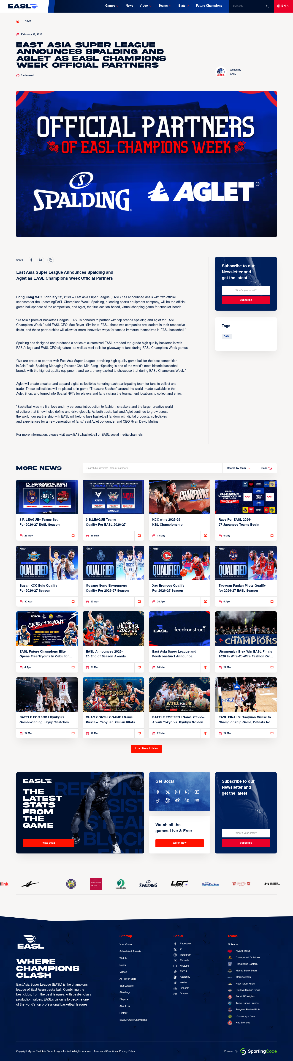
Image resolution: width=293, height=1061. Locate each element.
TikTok (183, 971)
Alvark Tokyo (243, 951)
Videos (123, 972)
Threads (184, 960)
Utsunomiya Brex (245, 1016)
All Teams (233, 944)
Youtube (184, 966)
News (129, 5)
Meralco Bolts (243, 977)
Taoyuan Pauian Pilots (248, 1010)
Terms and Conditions (106, 1051)
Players (123, 999)
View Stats (48, 843)
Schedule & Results (130, 951)
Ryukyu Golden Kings (248, 990)
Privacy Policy (127, 1051)
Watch (123, 958)
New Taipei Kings (245, 984)
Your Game (125, 944)
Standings (124, 992)
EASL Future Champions (133, 1020)
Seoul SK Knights (245, 996)
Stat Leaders (126, 986)
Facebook (185, 944)
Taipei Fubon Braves (247, 1003)
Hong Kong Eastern (247, 964)
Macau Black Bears (247, 971)
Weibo (183, 983)
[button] (112, 6)
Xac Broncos (243, 1023)
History (123, 1013)
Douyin (184, 994)
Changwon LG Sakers (248, 958)
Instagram (185, 955)
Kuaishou (185, 977)
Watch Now (180, 843)
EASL (227, 336)
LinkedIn (184, 988)
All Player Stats (127, 979)
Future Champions (209, 5)
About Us (124, 1006)
